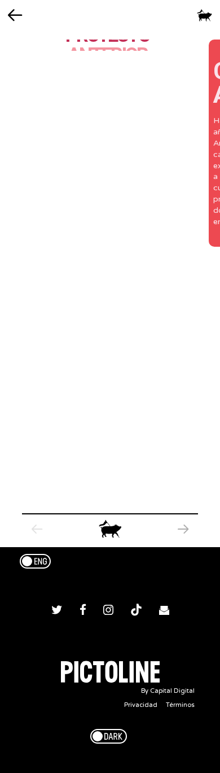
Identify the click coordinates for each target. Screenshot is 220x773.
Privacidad (140, 705)
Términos (180, 705)
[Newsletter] (164, 611)
